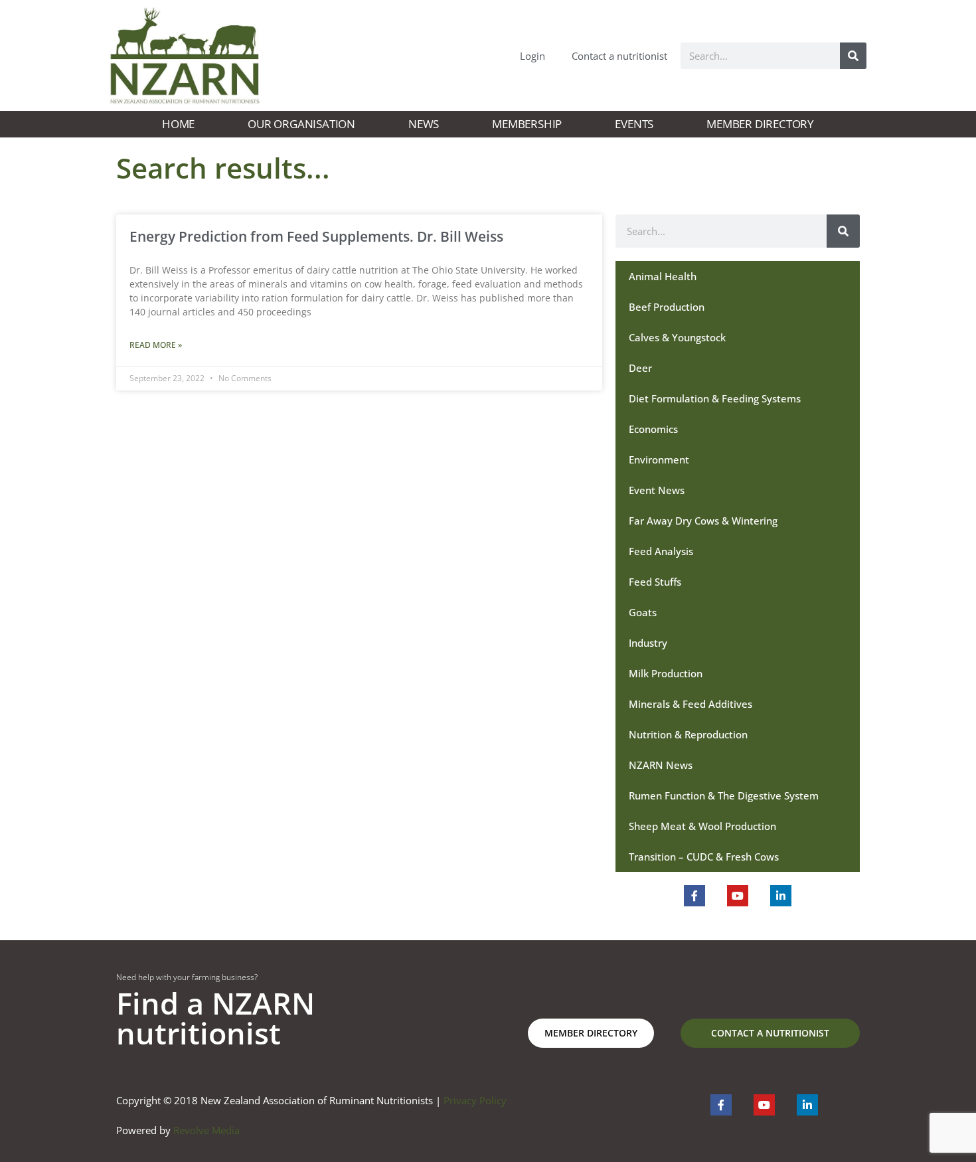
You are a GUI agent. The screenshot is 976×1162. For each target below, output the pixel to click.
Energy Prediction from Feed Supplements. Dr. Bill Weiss (316, 236)
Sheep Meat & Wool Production (702, 826)
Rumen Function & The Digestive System (724, 795)
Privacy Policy (475, 1100)
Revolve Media (206, 1130)
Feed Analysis (661, 551)
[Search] (853, 55)
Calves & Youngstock (677, 337)
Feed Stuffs (655, 581)
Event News (657, 490)
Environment (659, 459)
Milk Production (665, 673)
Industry (648, 642)
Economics (653, 429)
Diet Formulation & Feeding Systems (715, 398)
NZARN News (660, 765)
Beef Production (666, 306)
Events (634, 123)
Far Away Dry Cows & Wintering (703, 520)
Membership (527, 123)
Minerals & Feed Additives (690, 703)
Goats (643, 612)
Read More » (155, 345)
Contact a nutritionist (619, 55)
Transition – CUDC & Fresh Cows (704, 856)
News (423, 123)
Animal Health (662, 276)
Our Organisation (301, 123)
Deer (640, 367)
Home (178, 123)
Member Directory (760, 123)
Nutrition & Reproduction (688, 734)
